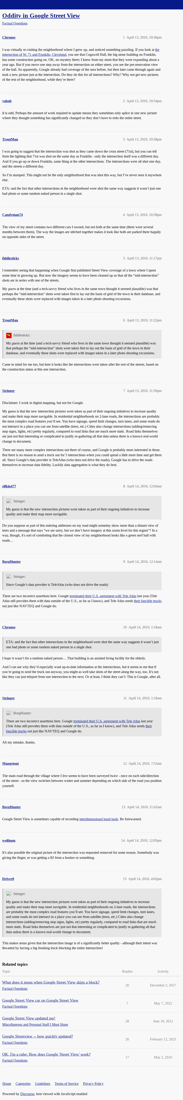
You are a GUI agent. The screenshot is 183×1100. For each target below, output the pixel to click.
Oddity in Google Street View (41, 15)
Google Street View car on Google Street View (40, 1000)
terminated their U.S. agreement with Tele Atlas (103, 596)
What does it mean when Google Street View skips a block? (51, 982)
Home (6, 1083)
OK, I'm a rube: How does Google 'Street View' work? (46, 1054)
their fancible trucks (148, 601)
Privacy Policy (93, 1083)
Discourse (27, 1094)
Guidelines (42, 1083)
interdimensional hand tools (98, 819)
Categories (23, 1083)
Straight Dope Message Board (23, 4)
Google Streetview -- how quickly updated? (37, 1036)
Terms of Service (67, 1083)
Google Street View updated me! (28, 1018)
